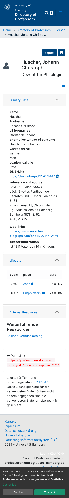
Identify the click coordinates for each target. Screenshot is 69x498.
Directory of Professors (33, 30)
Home (7, 30)
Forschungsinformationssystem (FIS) (31, 440)
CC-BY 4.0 (41, 382)
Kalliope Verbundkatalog (24, 336)
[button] (51, 13)
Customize (9, 484)
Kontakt (10, 421)
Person (60, 30)
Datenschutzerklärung (20, 431)
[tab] (34, 100)
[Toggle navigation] (60, 13)
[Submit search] (46, 13)
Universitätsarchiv (18, 435)
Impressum (12, 426)
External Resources (23, 312)
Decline (18, 492)
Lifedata (15, 260)
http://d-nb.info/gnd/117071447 (32, 176)
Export (49, 53)
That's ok (50, 492)
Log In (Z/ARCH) (52, 453)
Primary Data (18, 100)
